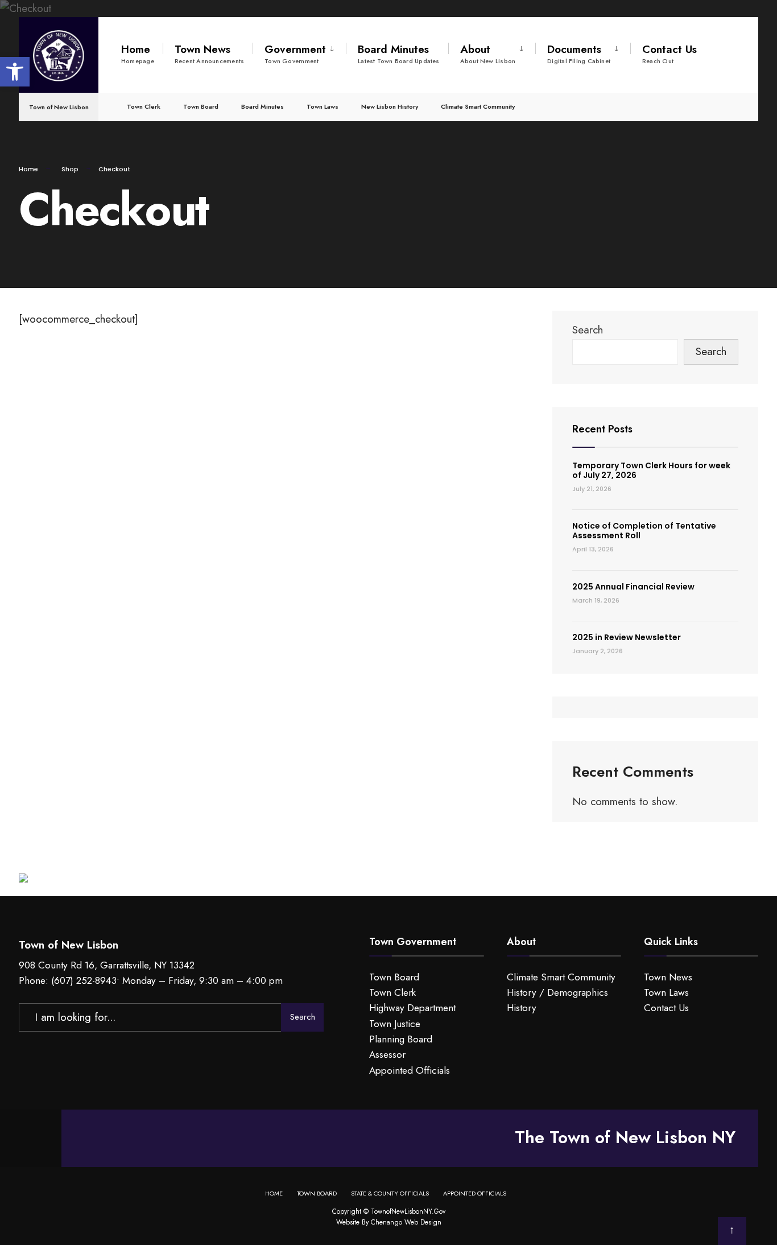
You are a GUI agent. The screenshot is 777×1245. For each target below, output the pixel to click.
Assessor (387, 1054)
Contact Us (669, 53)
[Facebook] (710, 106)
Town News (209, 53)
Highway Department (412, 1008)
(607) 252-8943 (84, 980)
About (488, 53)
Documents (578, 53)
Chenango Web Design (406, 1222)
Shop (69, 169)
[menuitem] (299, 52)
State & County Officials (390, 1193)
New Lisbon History (389, 106)
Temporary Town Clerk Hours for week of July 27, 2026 (651, 470)
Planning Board (400, 1039)
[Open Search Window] (731, 106)
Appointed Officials (409, 1070)
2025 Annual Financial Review (633, 586)
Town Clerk (143, 106)
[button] (15, 71)
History (521, 1008)
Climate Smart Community (478, 106)
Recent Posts (602, 429)
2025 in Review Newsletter (626, 637)
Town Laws (322, 106)
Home (137, 53)
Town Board (200, 106)
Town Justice (394, 1023)
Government (295, 53)
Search (587, 329)
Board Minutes (399, 53)
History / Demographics (557, 992)
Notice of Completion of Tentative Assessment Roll (644, 530)
